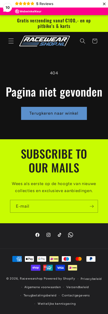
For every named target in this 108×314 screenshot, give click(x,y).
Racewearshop (31, 279)
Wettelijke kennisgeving (57, 303)
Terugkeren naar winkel (53, 113)
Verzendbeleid (77, 287)
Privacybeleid (91, 279)
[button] (11, 41)
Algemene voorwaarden (42, 287)
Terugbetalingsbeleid (40, 295)
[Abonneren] (92, 206)
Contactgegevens (76, 295)
